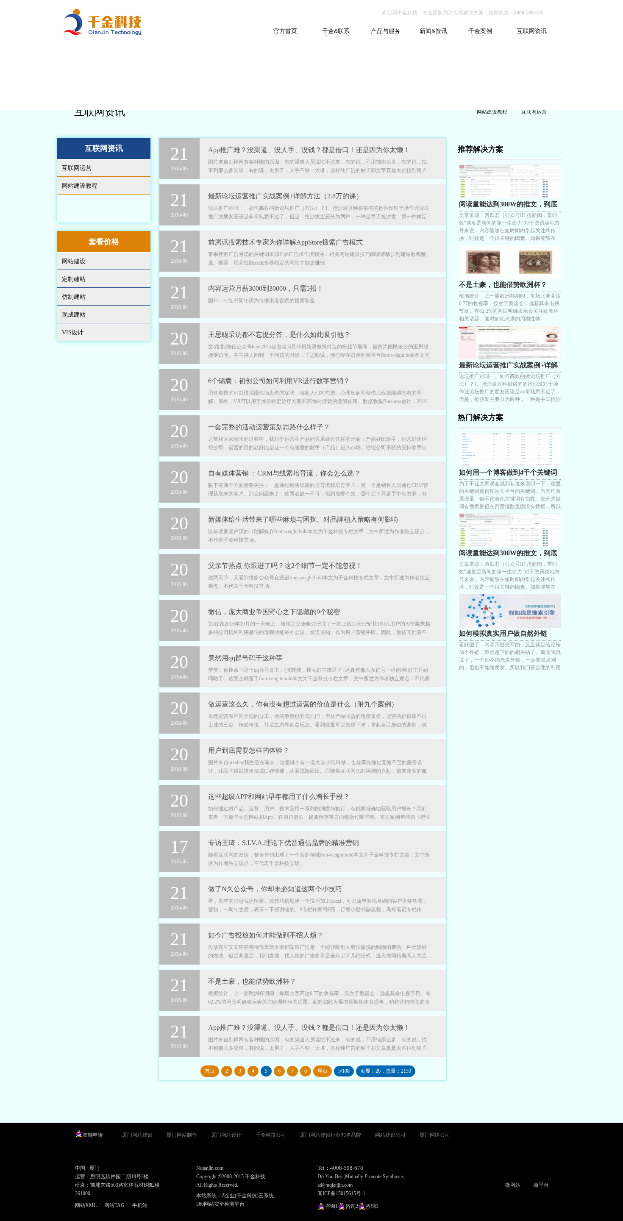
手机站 (139, 1205)
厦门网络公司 (435, 1135)
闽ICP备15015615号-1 (341, 1193)
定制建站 (74, 279)
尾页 (322, 1071)
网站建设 (74, 261)
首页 (210, 1071)
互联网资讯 (532, 31)
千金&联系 (336, 31)
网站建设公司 (390, 1135)
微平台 (541, 1185)
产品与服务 (385, 31)
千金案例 (480, 31)
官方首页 (285, 31)
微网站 (512, 1185)
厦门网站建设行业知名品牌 (330, 1135)
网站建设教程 (492, 112)
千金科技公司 (271, 1135)
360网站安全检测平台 (220, 1204)
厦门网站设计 (226, 1135)
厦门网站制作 (182, 1135)
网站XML (86, 1205)
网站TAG (114, 1205)
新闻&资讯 (433, 31)
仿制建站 (74, 297)
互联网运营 (534, 112)
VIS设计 (72, 332)
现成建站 (74, 315)
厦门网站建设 (137, 1135)
